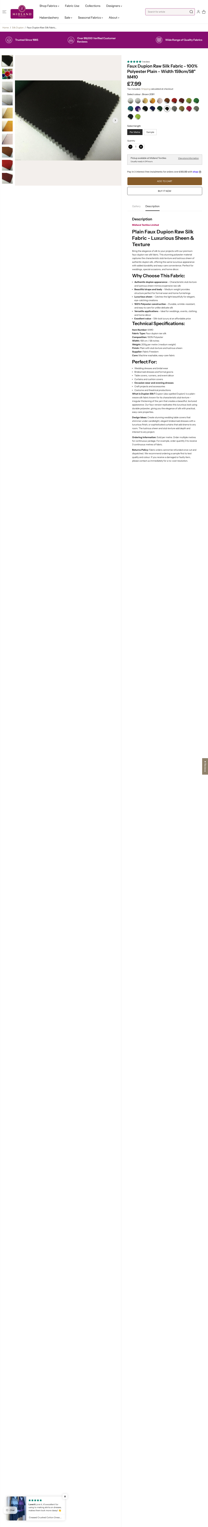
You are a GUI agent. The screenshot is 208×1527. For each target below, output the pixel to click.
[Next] (115, 120)
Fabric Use (72, 6)
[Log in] (198, 12)
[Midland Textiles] (22, 11)
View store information (188, 158)
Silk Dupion (18, 27)
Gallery (136, 206)
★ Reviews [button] (205, 766)
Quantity (131, 140)
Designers (113, 6)
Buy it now (164, 191)
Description (152, 206)
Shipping (145, 88)
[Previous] (21, 120)
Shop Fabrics (48, 6)
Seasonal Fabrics (90, 17)
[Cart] (204, 12)
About (113, 17)
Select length (134, 125)
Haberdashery (49, 17)
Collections (92, 6)
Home (5, 27)
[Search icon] (191, 11)
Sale (68, 17)
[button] (4, 12)
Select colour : (140, 94)
